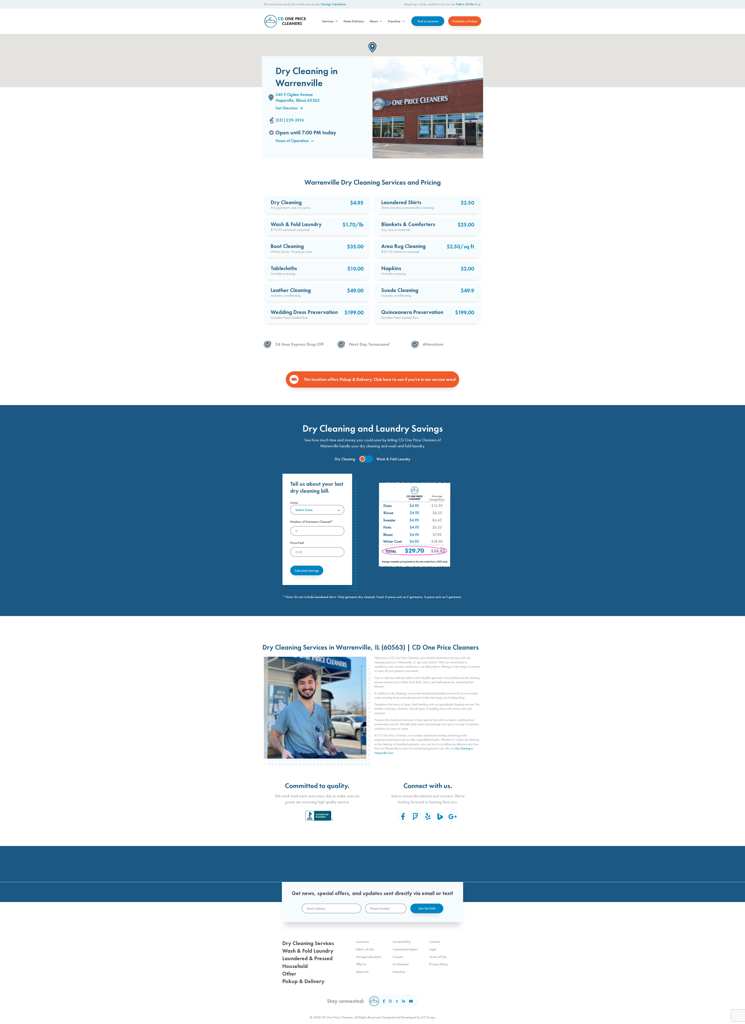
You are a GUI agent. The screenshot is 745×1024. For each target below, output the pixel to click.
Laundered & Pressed (307, 958)
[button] (372, 47)
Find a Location (428, 21)
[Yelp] (428, 816)
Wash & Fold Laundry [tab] (393, 458)
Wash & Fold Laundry (307, 950)
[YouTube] (411, 1001)
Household (295, 966)
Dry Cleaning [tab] (345, 458)
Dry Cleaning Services (308, 943)
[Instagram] (390, 1001)
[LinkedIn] (403, 1001)
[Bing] (440, 816)
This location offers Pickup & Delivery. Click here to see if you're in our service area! (380, 379)
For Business (401, 964)
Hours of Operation (292, 140)
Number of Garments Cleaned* (311, 521)
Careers (398, 957)
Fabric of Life (465, 4)
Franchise (399, 972)
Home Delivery (354, 21)
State (301, 506)
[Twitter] (397, 1001)
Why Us (361, 964)
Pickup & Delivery (303, 981)
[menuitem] (330, 21)
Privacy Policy (438, 964)
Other (289, 973)
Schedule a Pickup (464, 21)
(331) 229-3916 (289, 120)
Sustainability (402, 941)
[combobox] (317, 510)
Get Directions (286, 108)
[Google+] (452, 816)
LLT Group (428, 1017)
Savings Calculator (333, 4)
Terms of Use (437, 957)
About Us (362, 972)
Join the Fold (426, 908)
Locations (362, 941)
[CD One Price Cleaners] (285, 21)
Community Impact (405, 949)
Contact (434, 941)
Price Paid (297, 543)
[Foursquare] (415, 816)
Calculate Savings (307, 570)
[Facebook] (403, 816)
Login (432, 949)
